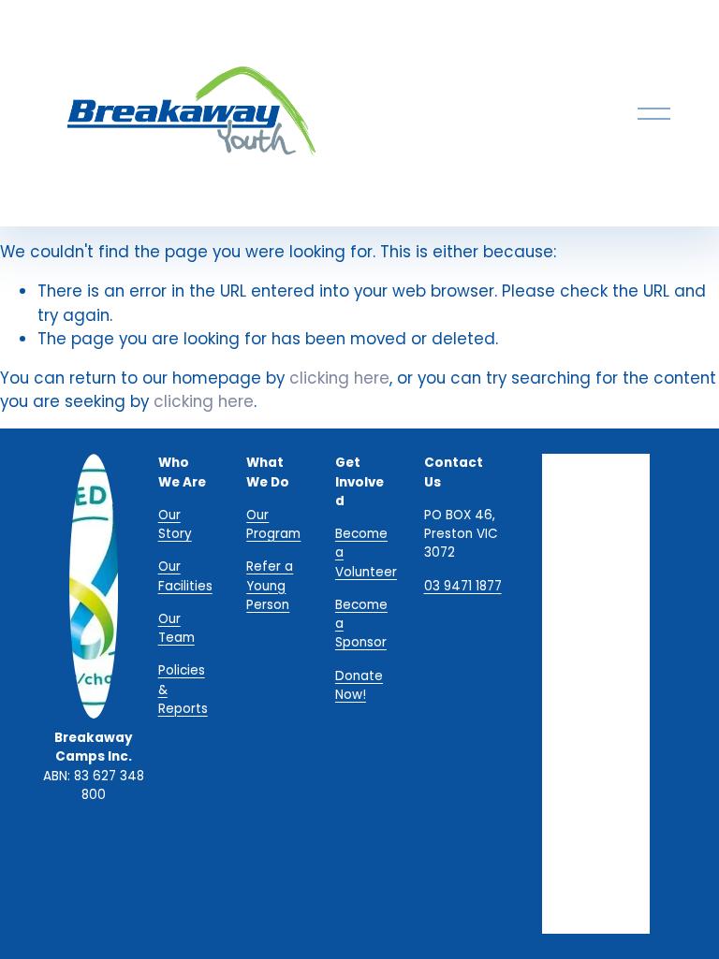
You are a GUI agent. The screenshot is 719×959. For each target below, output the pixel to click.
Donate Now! (359, 685)
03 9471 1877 (463, 586)
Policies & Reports (183, 689)
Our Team (176, 628)
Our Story (175, 524)
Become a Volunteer (366, 553)
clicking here (339, 378)
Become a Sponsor (361, 624)
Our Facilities (185, 576)
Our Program (273, 524)
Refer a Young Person (269, 586)
